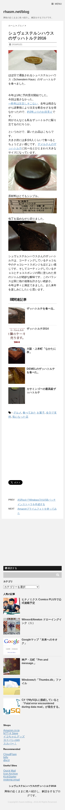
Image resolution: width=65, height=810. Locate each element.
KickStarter (9, 776)
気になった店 (20, 416)
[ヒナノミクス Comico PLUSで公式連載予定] (12, 612)
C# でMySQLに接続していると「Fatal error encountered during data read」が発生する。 (41, 703)
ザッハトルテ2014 (38, 328)
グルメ (17, 412)
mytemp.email (11, 779)
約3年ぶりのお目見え (39, 111)
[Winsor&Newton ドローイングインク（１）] (12, 633)
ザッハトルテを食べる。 (41, 308)
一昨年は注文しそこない (23, 103)
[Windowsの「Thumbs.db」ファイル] (12, 693)
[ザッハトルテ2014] (16, 335)
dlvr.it (6, 760)
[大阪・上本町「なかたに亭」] (16, 355)
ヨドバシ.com (11, 740)
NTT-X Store (10, 733)
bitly (5, 757)
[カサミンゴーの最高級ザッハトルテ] (16, 395)
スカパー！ (10, 743)
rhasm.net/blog (16, 12)
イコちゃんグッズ (14, 736)
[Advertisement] (36, 449)
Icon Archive (10, 773)
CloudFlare (10, 754)
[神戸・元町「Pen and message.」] (12, 673)
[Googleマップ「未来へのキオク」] (12, 653)
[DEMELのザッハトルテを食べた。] (16, 375)
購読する (12, 568)
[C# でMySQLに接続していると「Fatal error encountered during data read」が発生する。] (12, 713)
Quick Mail (9, 770)
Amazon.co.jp (11, 730)
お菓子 (41, 412)
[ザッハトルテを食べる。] (16, 315)
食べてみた (29, 412)
